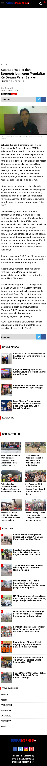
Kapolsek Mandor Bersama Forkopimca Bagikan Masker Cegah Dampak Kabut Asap (27, 552)
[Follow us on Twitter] (20, 749)
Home (2, 65)
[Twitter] (38, 99)
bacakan (6, 94)
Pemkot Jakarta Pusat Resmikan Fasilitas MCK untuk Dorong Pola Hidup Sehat (29, 356)
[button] (44, 1)
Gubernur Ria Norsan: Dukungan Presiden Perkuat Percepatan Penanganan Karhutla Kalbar (29, 613)
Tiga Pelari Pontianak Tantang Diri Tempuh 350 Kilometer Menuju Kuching (28, 567)
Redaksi (15, 756)
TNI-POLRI (6, 710)
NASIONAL (6, 716)
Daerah (8, 65)
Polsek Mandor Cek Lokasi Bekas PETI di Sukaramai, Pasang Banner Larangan (29, 675)
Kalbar (4, 700)
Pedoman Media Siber (23, 762)
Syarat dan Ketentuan (23, 759)
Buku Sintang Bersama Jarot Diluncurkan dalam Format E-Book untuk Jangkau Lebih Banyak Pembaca (27, 404)
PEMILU (4, 726)
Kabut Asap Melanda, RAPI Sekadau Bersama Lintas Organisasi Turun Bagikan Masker (10, 460)
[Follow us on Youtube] (31, 749)
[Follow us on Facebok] (15, 749)
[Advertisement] (23, 37)
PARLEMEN (6, 705)
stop (15, 94)
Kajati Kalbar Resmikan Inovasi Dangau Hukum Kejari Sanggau (28, 386)
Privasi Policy (27, 756)
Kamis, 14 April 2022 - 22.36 (9, 90)
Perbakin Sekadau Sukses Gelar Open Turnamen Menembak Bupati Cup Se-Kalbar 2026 (29, 629)
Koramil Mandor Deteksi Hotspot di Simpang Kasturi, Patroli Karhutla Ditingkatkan (34, 460)
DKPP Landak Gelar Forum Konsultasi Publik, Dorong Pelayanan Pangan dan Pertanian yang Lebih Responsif (29, 584)
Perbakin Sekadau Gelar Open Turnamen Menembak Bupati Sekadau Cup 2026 (28, 660)
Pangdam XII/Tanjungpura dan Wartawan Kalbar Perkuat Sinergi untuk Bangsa (29, 371)
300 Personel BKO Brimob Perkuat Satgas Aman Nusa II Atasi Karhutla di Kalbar (35, 489)
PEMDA (4, 694)
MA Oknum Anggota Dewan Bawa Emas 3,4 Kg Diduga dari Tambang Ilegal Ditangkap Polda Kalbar (29, 598)
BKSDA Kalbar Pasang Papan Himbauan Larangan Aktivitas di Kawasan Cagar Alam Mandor (28, 537)
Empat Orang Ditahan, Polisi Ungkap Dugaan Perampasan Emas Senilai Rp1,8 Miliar (27, 644)
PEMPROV (6, 721)
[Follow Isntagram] (26, 749)
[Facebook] (43, 99)
